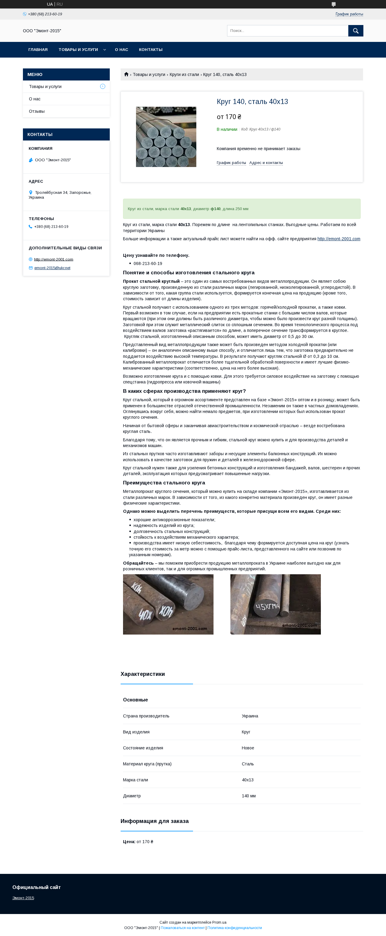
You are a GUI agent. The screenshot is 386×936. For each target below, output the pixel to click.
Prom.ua (219, 922)
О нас (121, 49)
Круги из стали (184, 74)
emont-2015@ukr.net (52, 268)
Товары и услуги (78, 49)
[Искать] (355, 30)
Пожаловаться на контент (183, 928)
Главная (38, 49)
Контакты (151, 49)
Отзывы (37, 111)
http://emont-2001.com (339, 238)
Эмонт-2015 (23, 898)
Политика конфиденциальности (234, 928)
